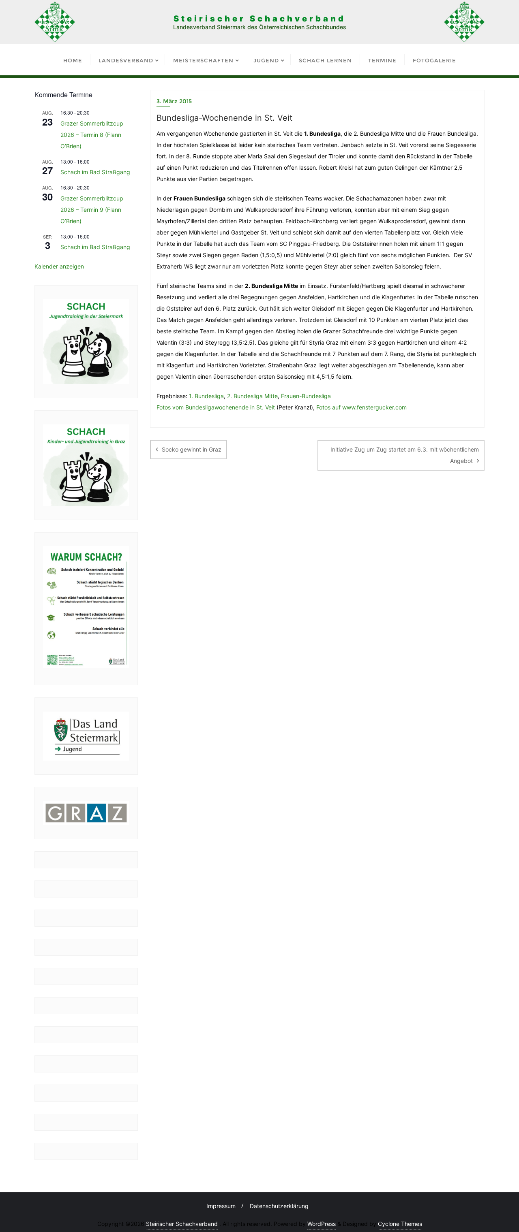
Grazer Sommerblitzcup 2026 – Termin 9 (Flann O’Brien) (91, 209)
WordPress (321, 1223)
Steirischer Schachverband (182, 1223)
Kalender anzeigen (59, 266)
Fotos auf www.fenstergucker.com (361, 407)
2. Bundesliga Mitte (252, 395)
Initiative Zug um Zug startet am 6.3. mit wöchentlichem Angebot (404, 455)
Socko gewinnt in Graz (191, 449)
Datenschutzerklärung (279, 1205)
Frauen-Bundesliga (306, 395)
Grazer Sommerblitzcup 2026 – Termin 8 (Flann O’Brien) (91, 134)
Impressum (221, 1205)
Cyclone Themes (400, 1223)
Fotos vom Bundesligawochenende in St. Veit (216, 407)
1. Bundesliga (206, 395)
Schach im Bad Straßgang (95, 171)
